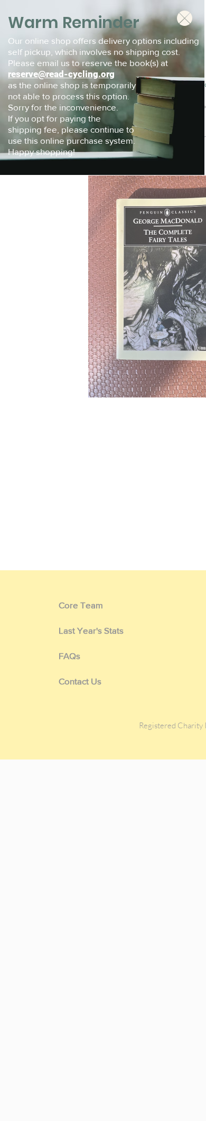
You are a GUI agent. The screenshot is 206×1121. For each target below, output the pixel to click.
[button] (184, 18)
